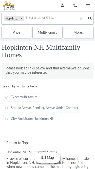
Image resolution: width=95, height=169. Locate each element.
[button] (21, 19)
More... (78, 32)
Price (16, 32)
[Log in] (62, 5)
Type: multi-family (24, 97)
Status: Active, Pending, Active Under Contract (44, 108)
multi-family (47, 32)
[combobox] (25, 19)
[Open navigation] (87, 6)
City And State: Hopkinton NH (32, 119)
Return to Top (17, 143)
